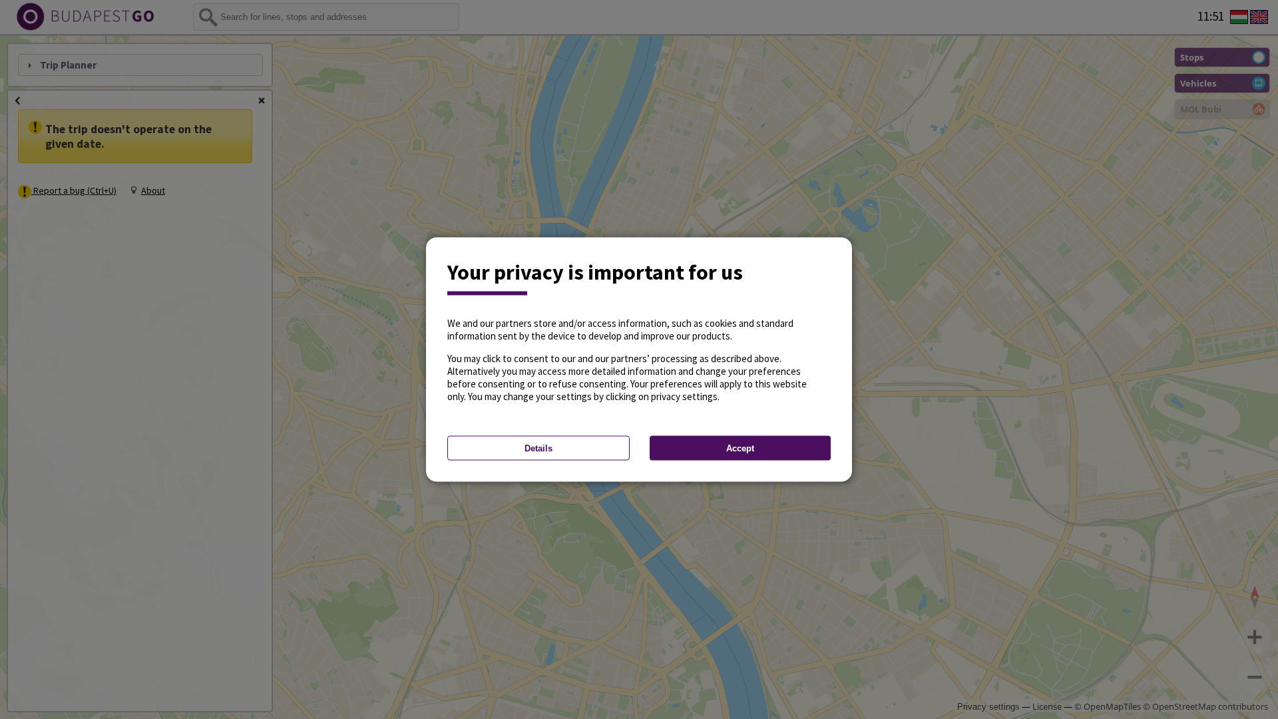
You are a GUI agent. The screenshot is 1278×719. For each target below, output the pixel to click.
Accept (740, 448)
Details (538, 448)
